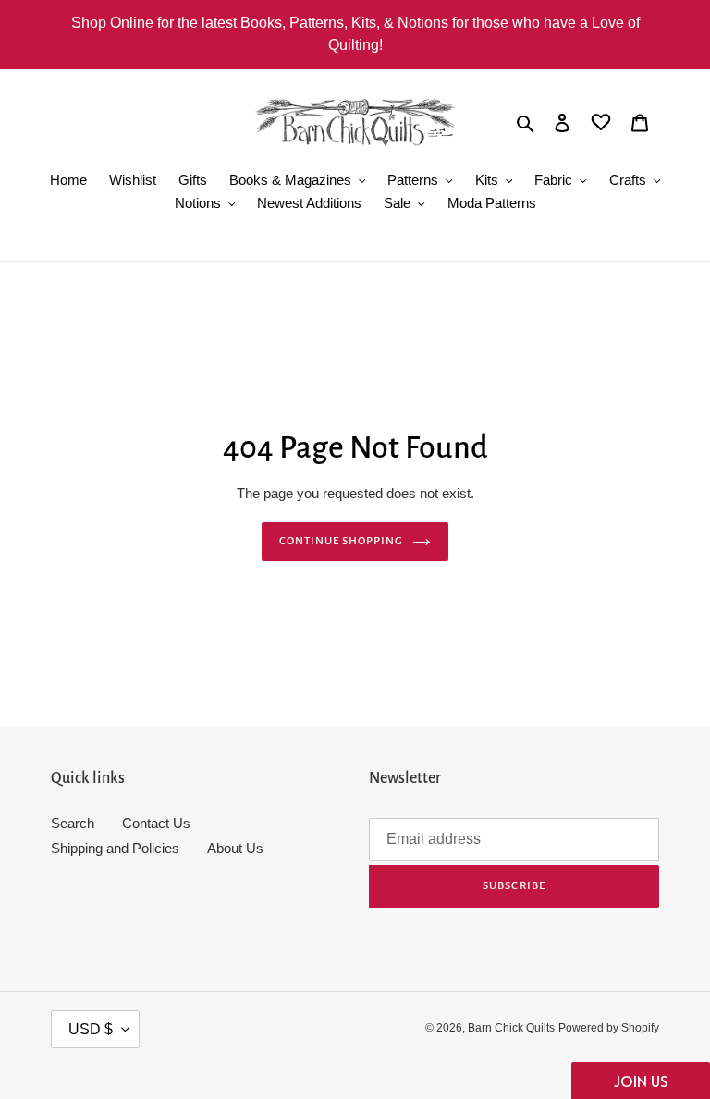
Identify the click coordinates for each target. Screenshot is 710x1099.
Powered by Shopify (608, 1027)
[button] (640, 1080)
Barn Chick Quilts (511, 1027)
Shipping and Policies (115, 848)
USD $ (90, 1029)
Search (72, 823)
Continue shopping (341, 541)
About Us (235, 848)
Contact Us (156, 823)
